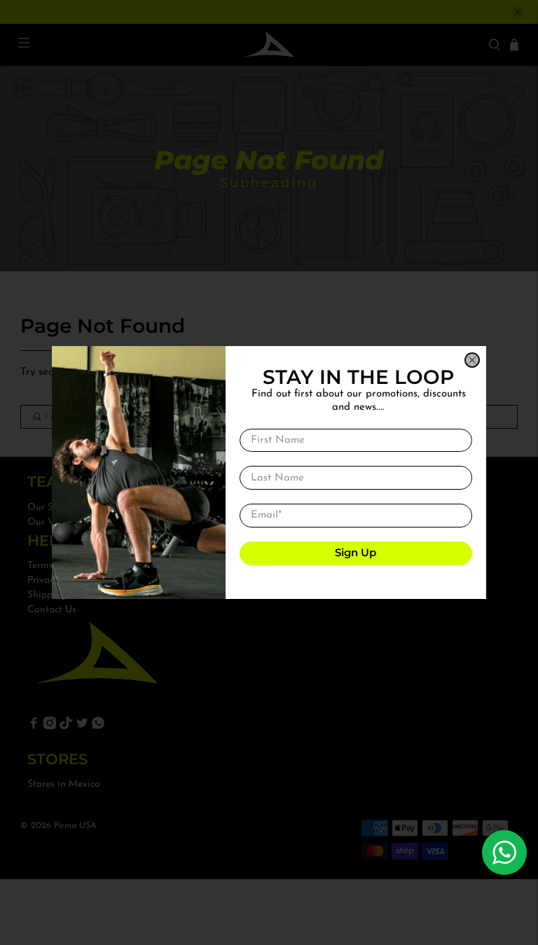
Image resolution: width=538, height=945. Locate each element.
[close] (472, 360)
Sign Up (355, 552)
